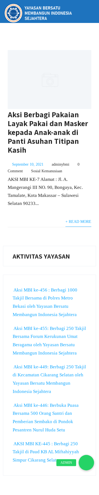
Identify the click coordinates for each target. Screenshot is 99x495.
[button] (86, 462)
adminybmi (60, 164)
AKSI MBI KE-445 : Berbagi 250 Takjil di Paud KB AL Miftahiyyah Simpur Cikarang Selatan (46, 452)
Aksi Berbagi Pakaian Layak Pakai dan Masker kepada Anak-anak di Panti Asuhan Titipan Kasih (48, 132)
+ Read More (78, 222)
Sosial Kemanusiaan (46, 171)
